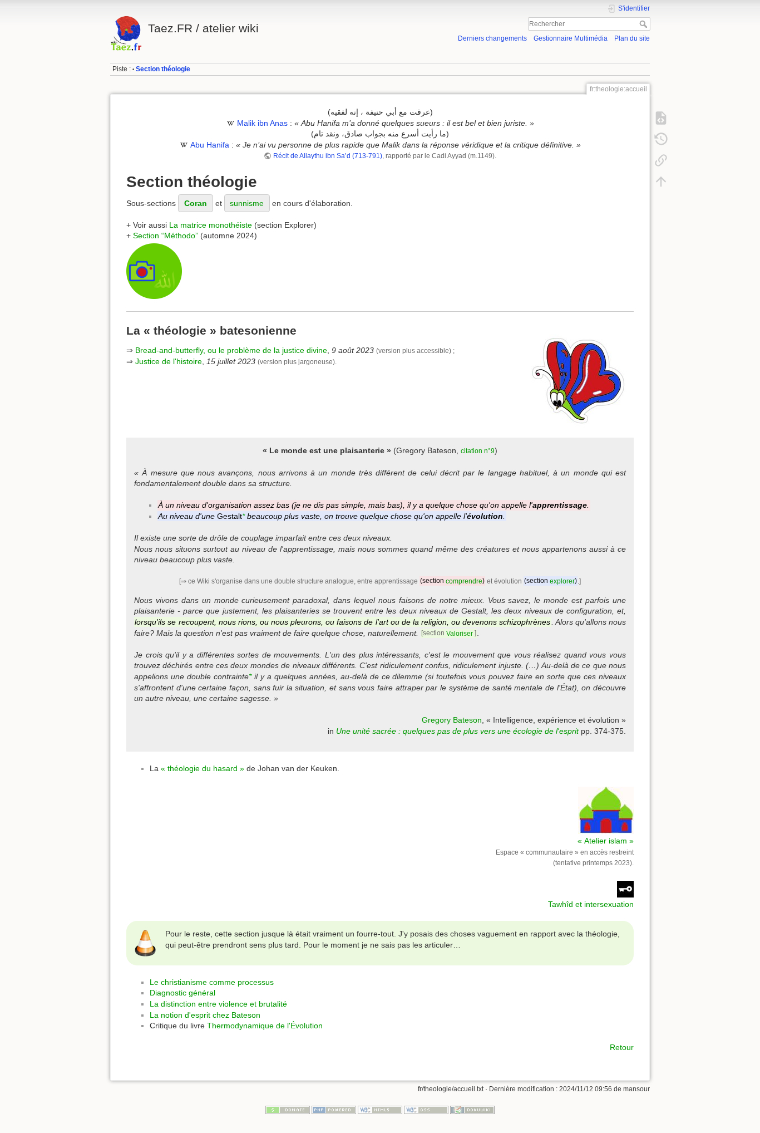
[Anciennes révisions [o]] (661, 139)
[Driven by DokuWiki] (472, 1109)
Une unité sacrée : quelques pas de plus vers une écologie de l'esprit (457, 731)
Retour (622, 1047)
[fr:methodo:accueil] (154, 270)
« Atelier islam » (606, 840)
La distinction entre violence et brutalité (218, 1003)
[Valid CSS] (426, 1109)
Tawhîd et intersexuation (591, 904)
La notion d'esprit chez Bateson (205, 1015)
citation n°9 (478, 451)
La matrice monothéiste (210, 224)
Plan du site (632, 38)
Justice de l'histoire (168, 361)
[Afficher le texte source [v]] (661, 118)
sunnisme (247, 203)
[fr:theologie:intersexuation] (625, 888)
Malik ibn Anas (262, 123)
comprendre (464, 581)
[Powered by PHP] (334, 1109)
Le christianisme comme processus (212, 982)
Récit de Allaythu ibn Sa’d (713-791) (327, 156)
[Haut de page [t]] (661, 181)
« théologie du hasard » (202, 768)
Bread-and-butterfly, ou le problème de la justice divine (231, 350)
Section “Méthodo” (165, 235)
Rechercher (644, 24)
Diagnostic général (182, 992)
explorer (562, 581)
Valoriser (459, 633)
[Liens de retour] (661, 160)
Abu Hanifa (209, 144)
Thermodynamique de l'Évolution (265, 1025)
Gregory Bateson (452, 719)
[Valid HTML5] (380, 1109)
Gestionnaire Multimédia (571, 38)
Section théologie (163, 69)
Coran (195, 203)
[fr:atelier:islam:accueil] (606, 809)
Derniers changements (492, 38)
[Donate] (287, 1109)
